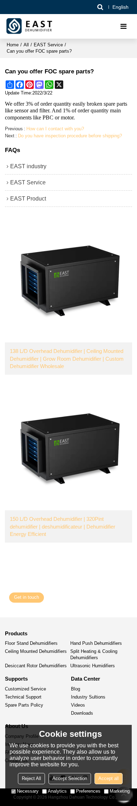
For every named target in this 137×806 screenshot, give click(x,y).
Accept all (108, 778)
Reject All (31, 778)
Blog (75, 689)
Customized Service (25, 689)
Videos (78, 705)
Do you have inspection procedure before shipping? (70, 135)
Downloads (82, 713)
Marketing (120, 791)
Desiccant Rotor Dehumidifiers (36, 665)
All (26, 44)
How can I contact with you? (55, 128)
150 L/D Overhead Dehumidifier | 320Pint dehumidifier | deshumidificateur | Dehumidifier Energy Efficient (62, 526)
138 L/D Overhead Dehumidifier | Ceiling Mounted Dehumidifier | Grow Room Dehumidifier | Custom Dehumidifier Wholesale (67, 358)
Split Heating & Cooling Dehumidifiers (93, 654)
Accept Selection (69, 778)
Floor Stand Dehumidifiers (31, 643)
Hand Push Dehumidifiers (96, 643)
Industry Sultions (88, 697)
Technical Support (23, 697)
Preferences (88, 791)
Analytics (57, 791)
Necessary (28, 791)
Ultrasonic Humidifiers (92, 665)
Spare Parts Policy (24, 705)
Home (13, 44)
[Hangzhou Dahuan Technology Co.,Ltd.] (29, 26)
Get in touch (26, 597)
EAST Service (48, 44)
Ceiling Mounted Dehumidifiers (36, 651)
